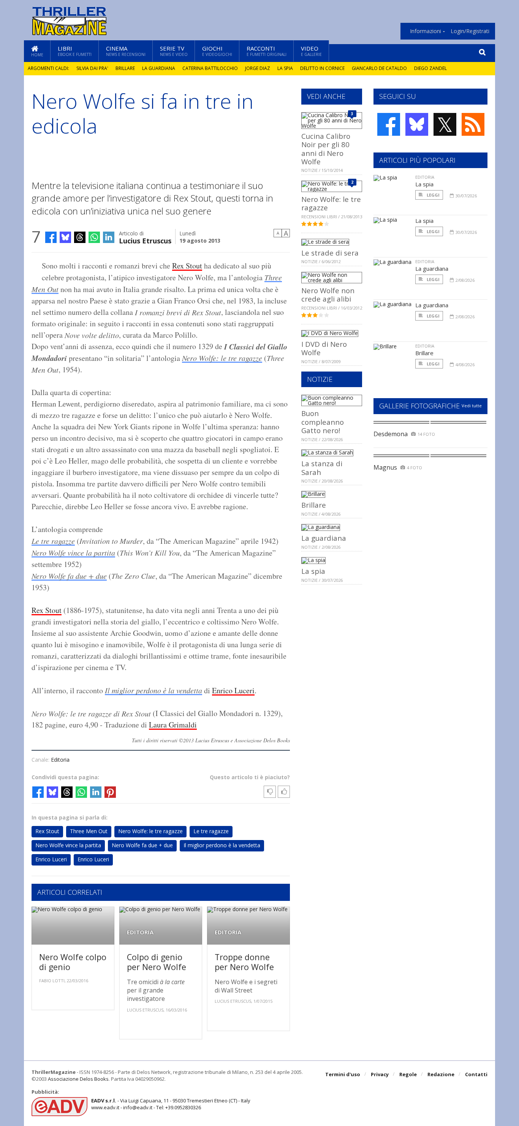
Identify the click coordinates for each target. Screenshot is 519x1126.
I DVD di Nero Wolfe (324, 348)
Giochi (217, 50)
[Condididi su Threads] (79, 237)
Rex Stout (187, 265)
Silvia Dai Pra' (92, 68)
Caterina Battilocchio (210, 68)
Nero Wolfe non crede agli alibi (327, 294)
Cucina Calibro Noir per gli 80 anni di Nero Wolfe (325, 148)
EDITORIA (140, 932)
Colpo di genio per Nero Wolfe (156, 961)
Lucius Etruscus (145, 240)
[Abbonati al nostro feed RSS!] (473, 124)
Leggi (433, 195)
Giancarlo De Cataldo (379, 68)
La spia (285, 68)
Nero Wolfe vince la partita (73, 552)
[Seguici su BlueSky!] (417, 124)
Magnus (385, 467)
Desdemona (390, 434)
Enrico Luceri (233, 690)
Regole (408, 1074)
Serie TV (174, 50)
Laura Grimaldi (173, 724)
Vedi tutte (472, 405)
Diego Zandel (430, 68)
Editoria (60, 759)
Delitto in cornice (322, 68)
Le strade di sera (330, 252)
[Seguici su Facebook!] (389, 124)
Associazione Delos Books (78, 1078)
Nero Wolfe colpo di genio (72, 961)
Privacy (380, 1074)
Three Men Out (89, 831)
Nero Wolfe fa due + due (69, 576)
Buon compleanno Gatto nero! (322, 421)
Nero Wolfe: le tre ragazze (222, 358)
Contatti (476, 1074)
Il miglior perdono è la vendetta (153, 690)
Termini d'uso (342, 1074)
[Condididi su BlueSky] (65, 237)
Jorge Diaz (257, 68)
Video (311, 50)
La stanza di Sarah (321, 467)
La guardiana (158, 68)
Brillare (125, 68)
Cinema (126, 50)
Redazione (440, 1074)
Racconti (266, 50)
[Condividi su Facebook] (50, 237)
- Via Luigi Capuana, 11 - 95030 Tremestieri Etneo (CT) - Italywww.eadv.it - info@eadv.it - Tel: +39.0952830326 (170, 1104)
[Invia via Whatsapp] (94, 237)
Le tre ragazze (53, 541)
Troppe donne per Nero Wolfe (244, 961)
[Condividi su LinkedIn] (108, 237)
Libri (75, 50)
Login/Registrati (470, 31)
